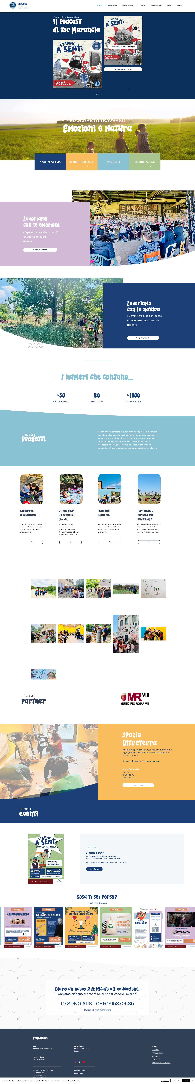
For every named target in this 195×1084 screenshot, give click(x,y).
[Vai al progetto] (32, 542)
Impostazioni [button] (165, 1081)
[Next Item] (191, 927)
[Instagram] (75, 1062)
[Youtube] (83, 1062)
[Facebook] (79, 1062)
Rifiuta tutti (175, 1081)
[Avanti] (189, 55)
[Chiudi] (192, 1080)
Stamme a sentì (95, 853)
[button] (143, 5)
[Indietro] (6, 55)
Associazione (21, 6)
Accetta (186, 1081)
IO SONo (22, 4)
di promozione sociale (23, 8)
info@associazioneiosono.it (43, 1049)
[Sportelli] (96, 94)
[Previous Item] (3, 927)
